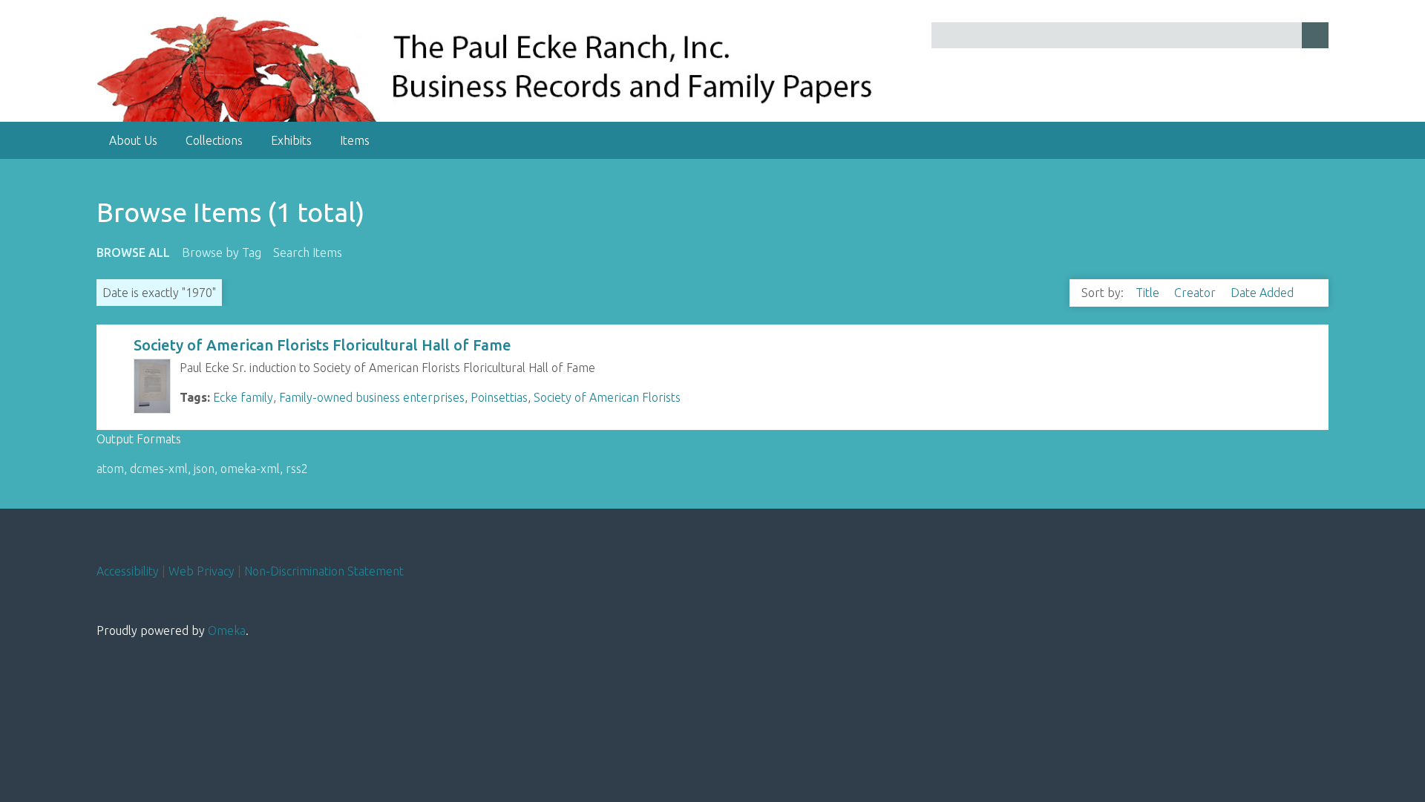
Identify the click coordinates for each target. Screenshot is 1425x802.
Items (355, 140)
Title (1149, 292)
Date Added (1264, 292)
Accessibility (127, 571)
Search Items (307, 252)
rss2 (297, 468)
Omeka (227, 630)
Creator (1196, 292)
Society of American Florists (607, 397)
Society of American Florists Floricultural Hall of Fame (322, 344)
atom (110, 468)
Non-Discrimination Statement (324, 571)
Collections (214, 140)
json (204, 468)
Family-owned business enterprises (372, 397)
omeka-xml (250, 468)
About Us (133, 140)
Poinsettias (499, 397)
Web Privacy (201, 571)
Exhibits (291, 140)
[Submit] (1315, 35)
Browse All (133, 252)
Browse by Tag (221, 252)
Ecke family (243, 397)
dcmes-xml (159, 468)
